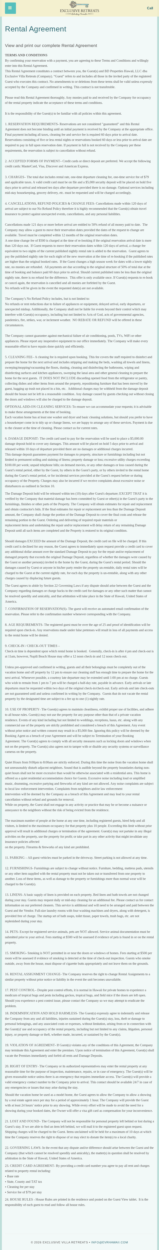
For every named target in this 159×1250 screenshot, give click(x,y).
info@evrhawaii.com (109, 1242)
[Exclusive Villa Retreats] (79, 8)
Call (150, 8)
